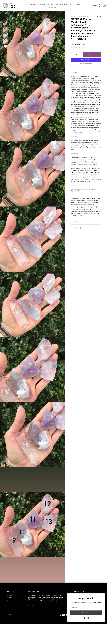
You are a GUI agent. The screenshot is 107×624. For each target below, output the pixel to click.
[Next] (5, 46)
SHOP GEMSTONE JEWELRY (64, 4)
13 (82, 47)
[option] (5, 23)
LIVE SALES (52, 7)
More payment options (86, 63)
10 (74, 47)
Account (94, 5)
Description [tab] (74, 73)
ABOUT (78, 4)
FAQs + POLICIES (12, 598)
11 (77, 47)
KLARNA (9, 595)
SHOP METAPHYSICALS (45, 4)
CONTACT (10, 600)
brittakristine (28, 619)
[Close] (103, 595)
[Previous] (5, 18)
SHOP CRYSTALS (30, 4)
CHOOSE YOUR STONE (78, 44)
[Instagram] (88, 618)
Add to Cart (92, 54)
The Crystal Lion (75, 16)
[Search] (100, 6)
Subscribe (86, 612)
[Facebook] (84, 618)
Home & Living (85, 16)
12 (80, 47)
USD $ (8, 614)
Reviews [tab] (73, 222)
